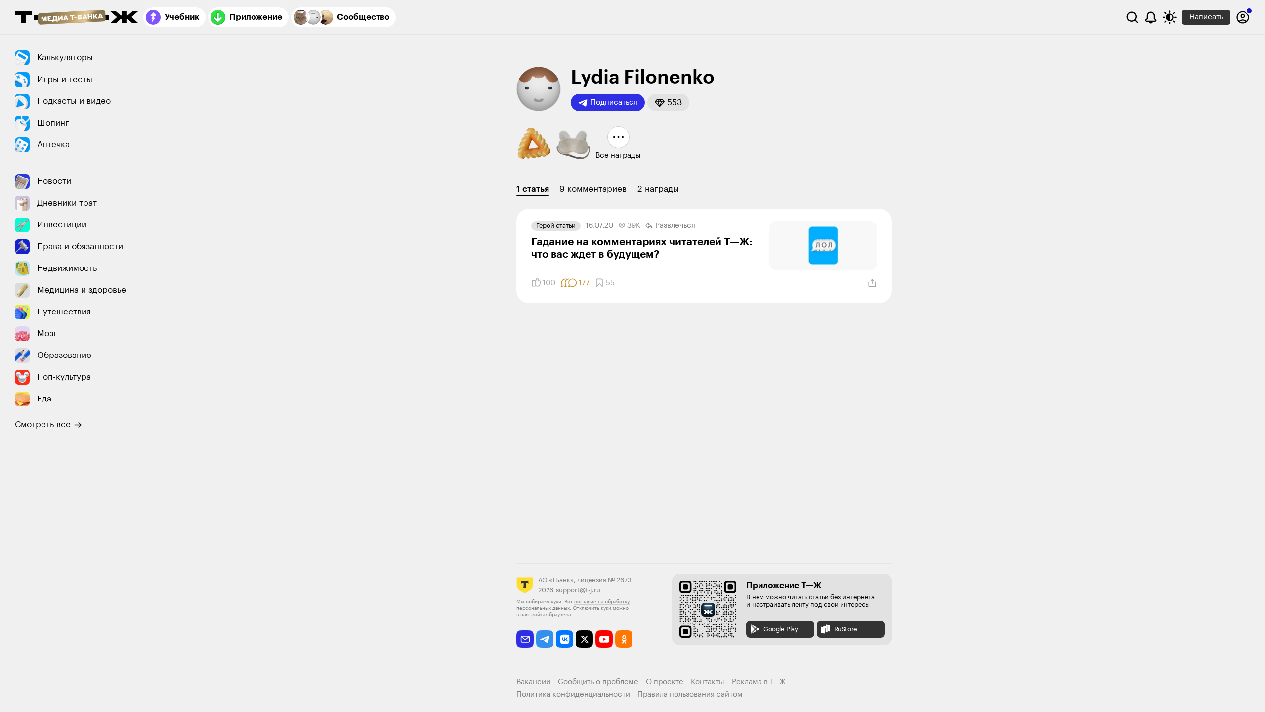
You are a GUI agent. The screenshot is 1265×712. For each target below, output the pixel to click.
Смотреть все (43, 424)
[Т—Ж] (76, 18)
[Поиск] (1132, 17)
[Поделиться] (872, 283)
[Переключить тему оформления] (1169, 17)
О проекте (664, 682)
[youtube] (604, 639)
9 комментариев (593, 189)
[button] (668, 102)
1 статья (532, 189)
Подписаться (613, 102)
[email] (525, 639)
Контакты (707, 682)
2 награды (658, 189)
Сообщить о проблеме (598, 682)
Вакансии (533, 682)
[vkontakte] (564, 639)
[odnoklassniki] (623, 639)
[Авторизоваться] (1242, 17)
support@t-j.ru (578, 590)
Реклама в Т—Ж (759, 682)
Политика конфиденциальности (573, 694)
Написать (1206, 17)
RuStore (845, 629)
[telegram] (544, 639)
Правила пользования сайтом (690, 694)
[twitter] (584, 639)
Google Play (780, 629)
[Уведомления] (1150, 17)
